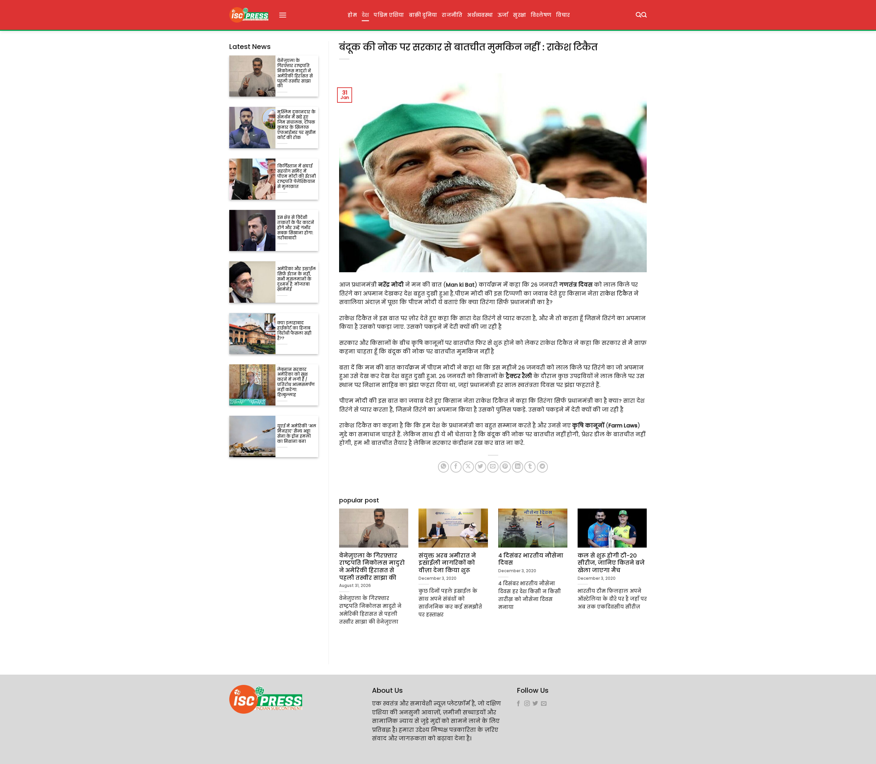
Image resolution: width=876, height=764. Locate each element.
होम (352, 15)
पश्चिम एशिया (389, 15)
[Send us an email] (543, 704)
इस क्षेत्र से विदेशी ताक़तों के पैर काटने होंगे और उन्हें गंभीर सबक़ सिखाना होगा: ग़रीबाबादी (295, 228)
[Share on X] (468, 467)
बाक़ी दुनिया (423, 15)
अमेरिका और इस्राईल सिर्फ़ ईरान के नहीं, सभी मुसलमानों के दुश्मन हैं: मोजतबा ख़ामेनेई (296, 279)
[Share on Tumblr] (530, 467)
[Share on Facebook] (456, 467)
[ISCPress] (248, 15)
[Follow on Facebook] (518, 704)
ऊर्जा (503, 15)
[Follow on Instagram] (527, 704)
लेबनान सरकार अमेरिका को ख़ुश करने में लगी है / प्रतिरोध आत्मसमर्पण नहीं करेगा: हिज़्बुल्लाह (296, 382)
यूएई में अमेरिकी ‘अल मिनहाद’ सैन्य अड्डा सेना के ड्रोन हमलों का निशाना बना (296, 434)
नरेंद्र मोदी (391, 285)
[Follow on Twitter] (535, 704)
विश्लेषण (541, 15)
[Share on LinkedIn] (517, 467)
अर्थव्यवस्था (479, 15)
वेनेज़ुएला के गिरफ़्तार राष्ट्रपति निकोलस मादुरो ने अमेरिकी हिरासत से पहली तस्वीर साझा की (295, 73)
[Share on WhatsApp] (443, 467)
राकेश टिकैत (616, 294)
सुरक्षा (519, 15)
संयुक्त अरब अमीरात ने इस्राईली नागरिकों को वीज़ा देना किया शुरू (447, 563)
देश (365, 15)
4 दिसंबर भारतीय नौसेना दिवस (530, 559)
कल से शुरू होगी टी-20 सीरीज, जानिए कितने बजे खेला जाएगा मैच (611, 563)
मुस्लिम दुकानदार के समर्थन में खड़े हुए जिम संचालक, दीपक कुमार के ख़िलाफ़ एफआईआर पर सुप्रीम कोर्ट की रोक (296, 125)
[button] (283, 15)
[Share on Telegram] (542, 467)
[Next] (648, 575)
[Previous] (338, 575)
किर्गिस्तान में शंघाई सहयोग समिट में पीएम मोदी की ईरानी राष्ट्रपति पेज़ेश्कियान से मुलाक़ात (296, 176)
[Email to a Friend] (493, 467)
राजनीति (452, 15)
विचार (563, 15)
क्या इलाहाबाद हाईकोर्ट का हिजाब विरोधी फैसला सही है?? (294, 331)
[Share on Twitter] (480, 467)
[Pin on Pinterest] (505, 467)
